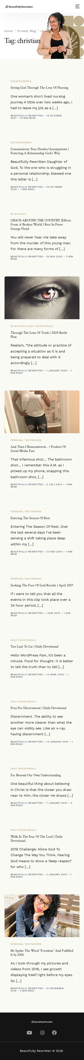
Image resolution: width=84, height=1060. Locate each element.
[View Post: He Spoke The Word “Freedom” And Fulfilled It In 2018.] (42, 915)
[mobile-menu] (77, 6)
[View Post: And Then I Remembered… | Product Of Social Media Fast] (42, 411)
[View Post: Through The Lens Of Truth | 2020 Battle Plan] (42, 297)
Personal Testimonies (26, 440)
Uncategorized (21, 81)
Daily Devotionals (40, 326)
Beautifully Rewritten (27, 115)
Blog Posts (18, 214)
